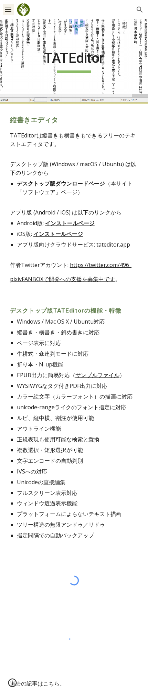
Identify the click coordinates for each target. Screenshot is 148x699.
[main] (74, 61)
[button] (8, 9)
